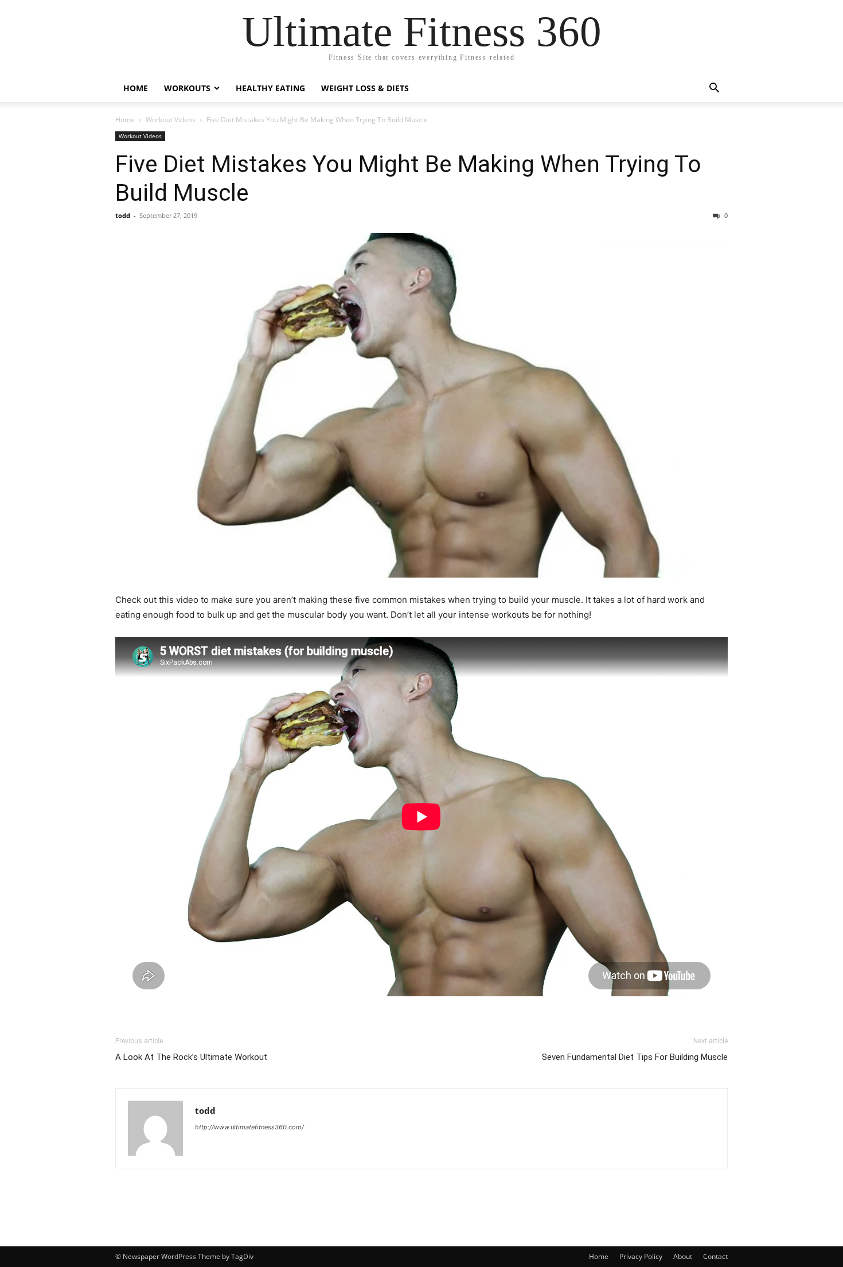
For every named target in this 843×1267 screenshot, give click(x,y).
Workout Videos (171, 119)
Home (135, 88)
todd (122, 215)
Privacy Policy (640, 1256)
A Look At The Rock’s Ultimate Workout (191, 1057)
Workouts (187, 88)
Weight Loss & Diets (365, 88)
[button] (714, 89)
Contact (715, 1256)
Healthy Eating (270, 88)
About (682, 1256)
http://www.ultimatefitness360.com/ (249, 1127)
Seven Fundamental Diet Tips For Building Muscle (635, 1057)
